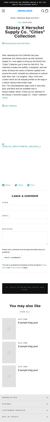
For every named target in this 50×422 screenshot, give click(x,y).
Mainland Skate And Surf (27, 18)
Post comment (12, 257)
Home (13, 18)
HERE (5, 98)
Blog (19, 22)
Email (5, 215)
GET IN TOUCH (10, 416)
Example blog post (28, 322)
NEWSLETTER (9, 397)
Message (7, 229)
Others (6, 404)
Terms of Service (16, 268)
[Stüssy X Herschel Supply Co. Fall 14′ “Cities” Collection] (25, 162)
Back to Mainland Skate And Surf (26, 288)
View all (25, 312)
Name (5, 202)
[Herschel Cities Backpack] (25, 48)
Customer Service (14, 410)
